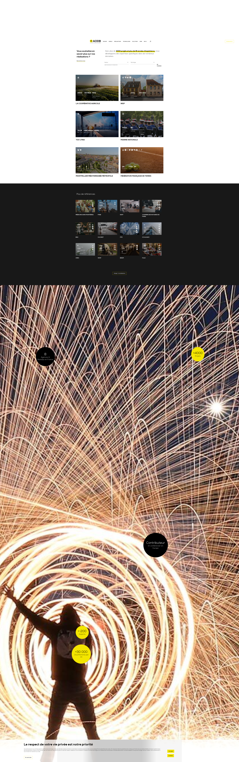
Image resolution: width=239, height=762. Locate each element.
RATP (121, 215)
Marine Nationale (129, 140)
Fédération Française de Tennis (136, 176)
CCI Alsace (145, 237)
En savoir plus (28, 757)
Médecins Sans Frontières (85, 215)
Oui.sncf (101, 237)
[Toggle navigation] (150, 41)
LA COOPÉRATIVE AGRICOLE (88, 103)
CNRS (77, 258)
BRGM (122, 258)
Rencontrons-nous (81, 60)
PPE (121, 237)
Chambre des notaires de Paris (150, 215)
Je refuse (171, 755)
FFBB (99, 215)
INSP (123, 103)
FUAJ (144, 258)
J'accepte (171, 751)
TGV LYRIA (80, 140)
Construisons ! (229, 41)
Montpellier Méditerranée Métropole (94, 176)
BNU (77, 237)
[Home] (95, 41)
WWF (99, 258)
